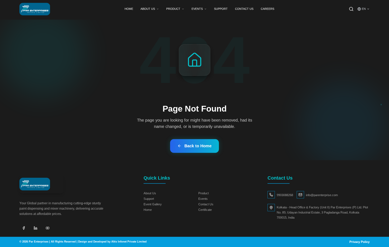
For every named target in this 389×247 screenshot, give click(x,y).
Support (221, 8)
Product (173, 8)
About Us (147, 8)
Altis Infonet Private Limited (129, 241)
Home (129, 8)
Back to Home (198, 146)
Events (197, 8)
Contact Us (244, 8)
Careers (267, 8)
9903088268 (285, 195)
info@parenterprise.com (322, 195)
